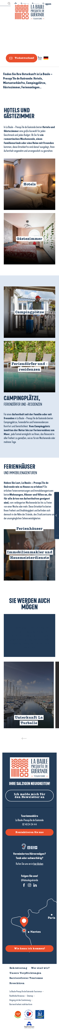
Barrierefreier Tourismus (26, 978)
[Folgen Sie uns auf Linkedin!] (35, 885)
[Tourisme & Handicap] (40, 1014)
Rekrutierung (18, 968)
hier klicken (38, 864)
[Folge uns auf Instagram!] (29, 885)
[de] (46, 58)
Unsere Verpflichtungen (25, 973)
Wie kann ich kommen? (29, 948)
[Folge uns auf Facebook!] (24, 885)
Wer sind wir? (40, 968)
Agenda (51, 527)
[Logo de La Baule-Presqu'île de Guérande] (29, 768)
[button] (46, 58)
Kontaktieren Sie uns (29, 832)
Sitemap (30, 996)
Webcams (51, 518)
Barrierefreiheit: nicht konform (20, 1004)
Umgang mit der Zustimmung (20, 1000)
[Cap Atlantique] (29, 1024)
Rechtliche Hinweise (17, 996)
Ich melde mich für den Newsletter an (29, 796)
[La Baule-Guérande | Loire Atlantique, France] (29, 12)
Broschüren (51, 536)
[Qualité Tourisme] (29, 1014)
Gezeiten (51, 510)
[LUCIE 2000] (18, 1014)
